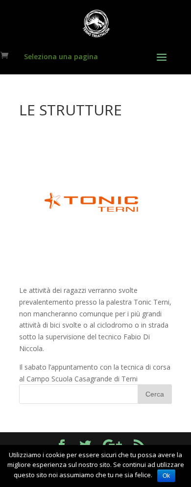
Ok (166, 475)
